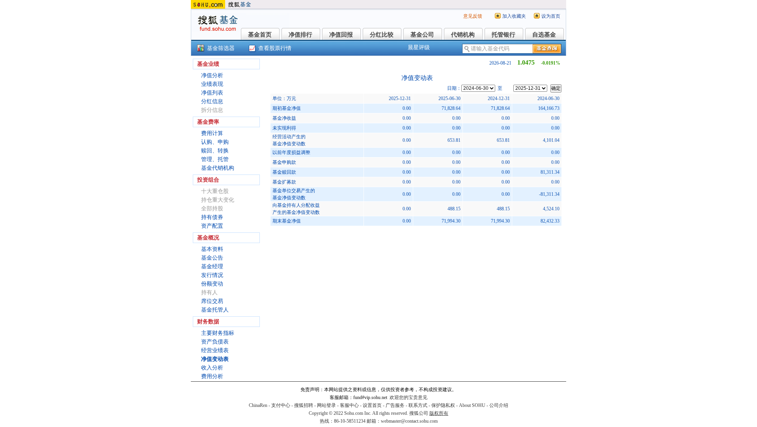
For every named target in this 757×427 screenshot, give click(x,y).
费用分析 (212, 376)
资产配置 (212, 226)
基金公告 (212, 258)
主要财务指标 (217, 333)
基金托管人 (215, 310)
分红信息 (212, 101)
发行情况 (212, 275)
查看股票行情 (274, 48)
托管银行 (503, 35)
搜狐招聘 (303, 405)
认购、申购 (215, 142)
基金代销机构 (217, 168)
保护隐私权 (443, 405)
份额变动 (212, 284)
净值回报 (341, 35)
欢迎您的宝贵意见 (408, 397)
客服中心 (349, 405)
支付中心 (280, 405)
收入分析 (212, 368)
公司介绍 (498, 405)
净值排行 (300, 35)
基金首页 (260, 35)
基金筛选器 (221, 48)
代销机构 (463, 35)
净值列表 (212, 93)
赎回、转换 (215, 151)
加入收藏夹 (514, 16)
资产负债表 (215, 342)
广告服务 (395, 405)
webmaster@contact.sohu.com (409, 421)
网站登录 (326, 405)
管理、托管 (215, 159)
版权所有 (438, 413)
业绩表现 (212, 84)
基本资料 (212, 249)
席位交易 (212, 301)
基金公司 (422, 35)
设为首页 (550, 16)
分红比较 (381, 35)
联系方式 (417, 405)
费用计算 (212, 133)
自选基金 (544, 35)
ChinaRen (258, 405)
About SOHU (472, 405)
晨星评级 (419, 47)
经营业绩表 (215, 350)
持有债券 (212, 217)
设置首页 (372, 405)
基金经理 (212, 266)
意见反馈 (472, 16)
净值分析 (212, 75)
